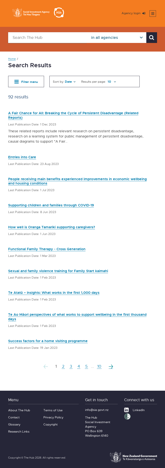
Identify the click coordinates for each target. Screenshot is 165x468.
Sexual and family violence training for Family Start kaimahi (58, 271)
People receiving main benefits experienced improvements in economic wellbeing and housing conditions (77, 181)
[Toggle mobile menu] (153, 13)
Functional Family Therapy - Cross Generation (47, 249)
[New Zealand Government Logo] (133, 461)
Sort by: (58, 81)
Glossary (14, 424)
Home (12, 58)
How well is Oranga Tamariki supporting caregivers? (51, 227)
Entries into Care (22, 157)
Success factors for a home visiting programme (48, 341)
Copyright (50, 424)
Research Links (18, 431)
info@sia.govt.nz (96, 410)
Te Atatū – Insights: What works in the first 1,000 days (53, 292)
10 (99, 366)
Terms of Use (53, 410)
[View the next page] (111, 366)
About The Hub (19, 410)
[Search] (151, 37)
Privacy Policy (53, 417)
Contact (14, 417)
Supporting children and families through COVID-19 (51, 205)
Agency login (131, 13)
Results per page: (93, 81)
